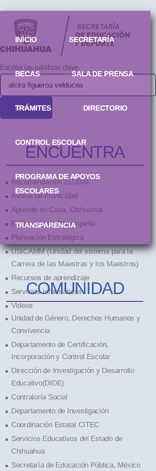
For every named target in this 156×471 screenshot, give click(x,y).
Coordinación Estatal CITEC (55, 424)
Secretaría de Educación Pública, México (75, 465)
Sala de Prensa (102, 73)
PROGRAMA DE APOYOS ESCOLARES (57, 178)
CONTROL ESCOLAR (50, 142)
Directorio (105, 108)
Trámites (33, 108)
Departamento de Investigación (59, 410)
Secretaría (91, 39)
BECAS (27, 73)
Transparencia (45, 225)
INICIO (26, 39)
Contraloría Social (39, 396)
